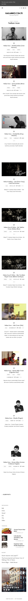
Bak (3, 508)
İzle (14, 49)
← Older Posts (6, 494)
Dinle (8, 49)
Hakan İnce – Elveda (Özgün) (14, 418)
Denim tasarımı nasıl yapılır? (10, 555)
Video (18, 49)
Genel (3, 513)
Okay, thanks (22, 3)
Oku (3, 518)
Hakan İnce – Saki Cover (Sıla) (14, 325)
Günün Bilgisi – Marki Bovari (9, 562)
